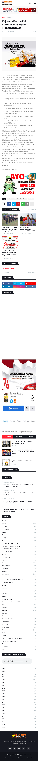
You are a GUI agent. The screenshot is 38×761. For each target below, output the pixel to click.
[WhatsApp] (23, 204)
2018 (19, 691)
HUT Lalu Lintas (19, 552)
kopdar (19, 571)
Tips (19, 644)
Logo (19, 577)
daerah (19, 526)
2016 (19, 696)
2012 (19, 708)
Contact (20, 758)
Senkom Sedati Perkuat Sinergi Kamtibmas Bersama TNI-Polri (18, 510)
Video (19, 649)
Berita (11, 17)
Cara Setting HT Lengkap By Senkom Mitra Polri (22, 442)
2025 (19, 671)
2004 (19, 719)
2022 (19, 680)
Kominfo (19, 568)
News (24, 199)
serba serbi (19, 622)
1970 (19, 727)
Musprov (19, 591)
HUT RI (19, 554)
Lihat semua (32, 210)
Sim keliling (19, 624)
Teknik (19, 636)
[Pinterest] (18, 204)
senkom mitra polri (19, 619)
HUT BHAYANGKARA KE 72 (19, 549)
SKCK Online (19, 627)
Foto (19, 540)
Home (7, 758)
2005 (19, 716)
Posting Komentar (8, 268)
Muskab (19, 588)
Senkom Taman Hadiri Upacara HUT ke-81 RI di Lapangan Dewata (10, 229)
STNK (19, 633)
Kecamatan (19, 566)
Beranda (5, 17)
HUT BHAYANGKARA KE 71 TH (19, 546)
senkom (30, 199)
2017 (19, 694)
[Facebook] (9, 204)
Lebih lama (31, 273)
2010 (19, 713)
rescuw (19, 613)
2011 (19, 710)
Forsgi (19, 538)
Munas (19, 585)
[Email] (27, 204)
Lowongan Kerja (19, 582)
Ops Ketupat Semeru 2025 (19, 602)
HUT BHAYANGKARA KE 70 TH (19, 543)
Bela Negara (19, 521)
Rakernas (19, 608)
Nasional (19, 594)
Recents (19, 437)
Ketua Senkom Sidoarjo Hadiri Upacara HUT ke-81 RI (27, 229)
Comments (30, 437)
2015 (19, 699)
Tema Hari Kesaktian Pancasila (19, 638)
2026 (19, 669)
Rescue (19, 610)
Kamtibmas (19, 563)
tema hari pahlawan (19, 641)
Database (19, 529)
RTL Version (29, 758)
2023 (19, 677)
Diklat (19, 532)
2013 (19, 705)
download (19, 535)
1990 (19, 722)
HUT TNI (19, 560)
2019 (19, 688)
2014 (19, 702)
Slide (19, 630)
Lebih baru (6, 273)
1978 (19, 724)
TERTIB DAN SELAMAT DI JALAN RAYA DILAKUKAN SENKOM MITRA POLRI (23, 452)
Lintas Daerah (17, 199)
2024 (19, 674)
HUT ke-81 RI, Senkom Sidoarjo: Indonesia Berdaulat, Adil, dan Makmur (9, 253)
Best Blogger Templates (23, 755)
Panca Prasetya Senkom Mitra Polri (23, 461)
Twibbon (19, 647)
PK (19, 605)
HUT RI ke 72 (19, 557)
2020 (19, 685)
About (13, 758)
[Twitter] (14, 204)
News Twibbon (19, 599)
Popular (8, 437)
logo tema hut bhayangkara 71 (19, 580)
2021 (19, 682)
